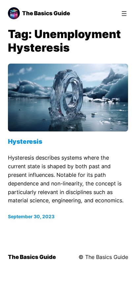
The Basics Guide (46, 13)
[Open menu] (124, 14)
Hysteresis (25, 141)
